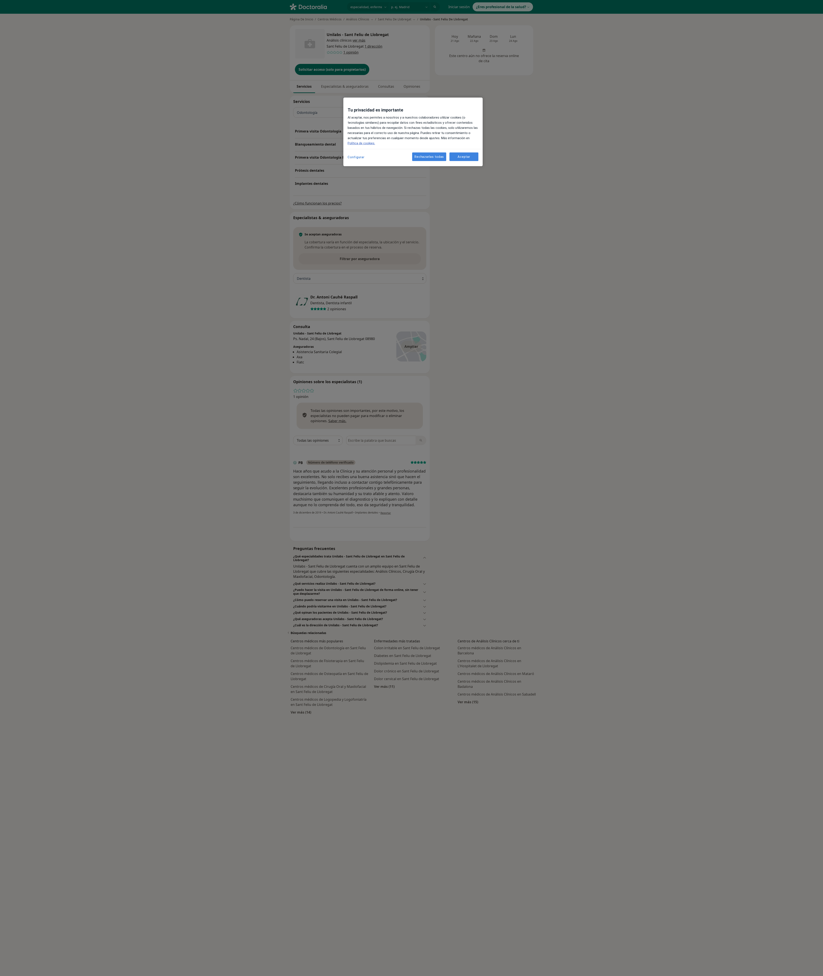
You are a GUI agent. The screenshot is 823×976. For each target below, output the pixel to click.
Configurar (356, 157)
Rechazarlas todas (429, 157)
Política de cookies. (361, 143)
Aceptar (464, 157)
